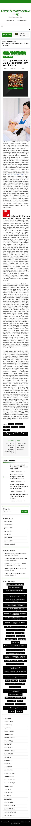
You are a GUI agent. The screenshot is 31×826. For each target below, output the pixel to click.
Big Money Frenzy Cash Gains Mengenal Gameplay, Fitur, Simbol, (23, 34)
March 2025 (7, 747)
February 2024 (8, 773)
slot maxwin (9, 697)
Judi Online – (7, 142)
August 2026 (7, 721)
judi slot (14, 54)
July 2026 (6, 724)
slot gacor (20, 683)
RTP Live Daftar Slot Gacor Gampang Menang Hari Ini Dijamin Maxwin (15, 646)
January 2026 (8, 734)
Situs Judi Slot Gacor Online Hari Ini (15, 653)
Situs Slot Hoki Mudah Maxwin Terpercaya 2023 (15, 677)
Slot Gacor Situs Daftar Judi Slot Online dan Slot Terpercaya (15, 691)
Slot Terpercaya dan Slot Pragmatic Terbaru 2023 (15, 708)
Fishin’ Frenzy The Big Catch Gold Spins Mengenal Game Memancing (19, 486)
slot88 (14, 680)
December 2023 (8, 779)
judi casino (13, 51)
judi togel (21, 54)
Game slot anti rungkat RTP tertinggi (15, 629)
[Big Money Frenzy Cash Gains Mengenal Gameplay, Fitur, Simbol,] (16, 34)
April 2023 (7, 799)
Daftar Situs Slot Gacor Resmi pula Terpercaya (15, 626)
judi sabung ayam (11, 639)
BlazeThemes (16, 823)
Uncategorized (8, 56)
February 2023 (8, 805)
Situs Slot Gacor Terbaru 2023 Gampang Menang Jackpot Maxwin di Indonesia (15, 672)
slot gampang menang (15, 694)
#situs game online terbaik (15, 587)
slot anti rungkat (10, 683)
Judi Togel (6, 430)
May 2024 (7, 763)
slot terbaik (9, 703)
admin (5, 68)
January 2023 (8, 809)
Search (24, 512)
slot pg (20, 700)
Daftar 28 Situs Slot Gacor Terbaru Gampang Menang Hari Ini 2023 (15, 596)
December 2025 (8, 737)
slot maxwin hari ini (20, 697)
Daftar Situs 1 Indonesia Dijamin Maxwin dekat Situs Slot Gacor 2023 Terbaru (15, 605)
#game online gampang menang (15, 584)
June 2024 (7, 760)
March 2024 (7, 770)
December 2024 (8, 750)
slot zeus (11, 711)
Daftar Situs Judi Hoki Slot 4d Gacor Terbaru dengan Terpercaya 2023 (15, 609)
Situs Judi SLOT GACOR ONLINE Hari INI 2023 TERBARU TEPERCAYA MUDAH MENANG (15, 657)
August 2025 (7, 741)
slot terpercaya (20, 703)
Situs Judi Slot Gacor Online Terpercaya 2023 (15, 660)
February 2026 (8, 731)
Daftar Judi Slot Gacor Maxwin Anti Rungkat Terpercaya (15, 600)
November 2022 (8, 815)
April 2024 (7, 766)
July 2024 (6, 757)
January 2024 (8, 776)
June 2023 (7, 792)
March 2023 (7, 802)
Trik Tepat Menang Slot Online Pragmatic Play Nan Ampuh (15, 433)
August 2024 (7, 753)
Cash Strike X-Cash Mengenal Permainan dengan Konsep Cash (17, 476)
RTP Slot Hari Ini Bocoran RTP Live (15, 650)
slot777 (22, 680)
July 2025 (6, 744)
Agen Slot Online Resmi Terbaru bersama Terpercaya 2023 (15, 591)
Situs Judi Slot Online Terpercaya (15, 664)
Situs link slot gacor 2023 (15, 174)
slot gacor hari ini (15, 686)
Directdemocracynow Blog (15, 12)
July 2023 (6, 789)
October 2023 (8, 786)
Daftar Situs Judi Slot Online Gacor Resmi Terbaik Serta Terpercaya (15, 618)
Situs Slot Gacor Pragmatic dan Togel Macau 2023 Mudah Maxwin (15, 668)
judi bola (6, 51)
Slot (8, 680)
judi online (22, 51)
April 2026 (7, 728)
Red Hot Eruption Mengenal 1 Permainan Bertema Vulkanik (19, 496)
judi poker (6, 54)
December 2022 (8, 812)
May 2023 (7, 796)
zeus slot (19, 711)
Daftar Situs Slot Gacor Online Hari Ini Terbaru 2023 (15, 623)
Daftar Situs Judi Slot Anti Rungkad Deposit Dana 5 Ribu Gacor (15, 614)
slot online (7, 541)
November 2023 (8, 783)
